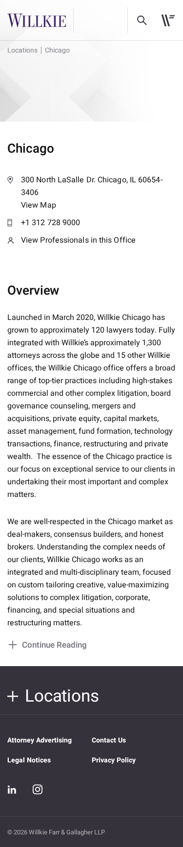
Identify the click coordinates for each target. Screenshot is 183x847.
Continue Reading (54, 645)
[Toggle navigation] (168, 20)
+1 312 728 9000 (50, 223)
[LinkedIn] (12, 789)
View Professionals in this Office (78, 240)
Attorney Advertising (39, 740)
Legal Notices (29, 760)
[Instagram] (37, 789)
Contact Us (109, 740)
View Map (92, 192)
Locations (22, 50)
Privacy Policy (114, 760)
